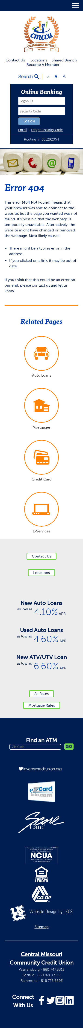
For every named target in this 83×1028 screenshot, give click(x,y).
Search (25, 76)
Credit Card (42, 479)
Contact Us (15, 60)
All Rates (41, 694)
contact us (41, 285)
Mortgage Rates (41, 705)
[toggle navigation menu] (73, 5)
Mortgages (41, 427)
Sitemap (42, 927)
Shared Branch (64, 60)
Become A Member (43, 64)
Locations (38, 60)
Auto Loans (41, 375)
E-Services (41, 531)
